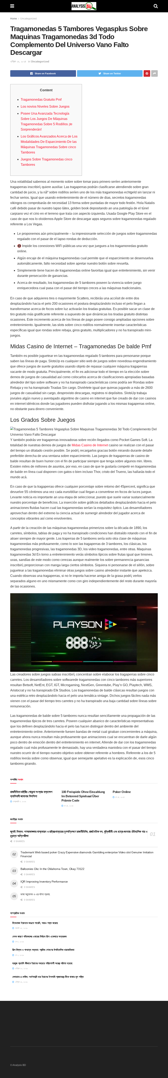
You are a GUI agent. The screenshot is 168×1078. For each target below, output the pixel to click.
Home (13, 18)
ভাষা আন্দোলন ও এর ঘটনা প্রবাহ (35, 894)
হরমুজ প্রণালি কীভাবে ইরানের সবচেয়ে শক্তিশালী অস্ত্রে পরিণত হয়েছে (42, 963)
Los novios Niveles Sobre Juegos (45, 106)
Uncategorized (28, 18)
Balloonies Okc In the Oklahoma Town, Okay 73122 (52, 869)
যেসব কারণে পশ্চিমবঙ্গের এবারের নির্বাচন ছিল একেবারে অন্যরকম (39, 936)
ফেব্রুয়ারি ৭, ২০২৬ (19, 801)
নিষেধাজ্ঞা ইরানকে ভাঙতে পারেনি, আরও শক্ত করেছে (35, 923)
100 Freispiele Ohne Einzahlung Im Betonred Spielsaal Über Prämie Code (83, 796)
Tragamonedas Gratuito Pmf (41, 99)
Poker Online (122, 792)
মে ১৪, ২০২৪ (68, 806)
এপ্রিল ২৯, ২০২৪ (18, 61)
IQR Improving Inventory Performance (44, 881)
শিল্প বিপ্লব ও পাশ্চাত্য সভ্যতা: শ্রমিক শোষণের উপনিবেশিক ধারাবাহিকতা (43, 949)
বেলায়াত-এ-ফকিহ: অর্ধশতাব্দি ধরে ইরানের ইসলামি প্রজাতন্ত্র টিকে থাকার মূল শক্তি (48, 976)
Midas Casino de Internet (90, 445)
